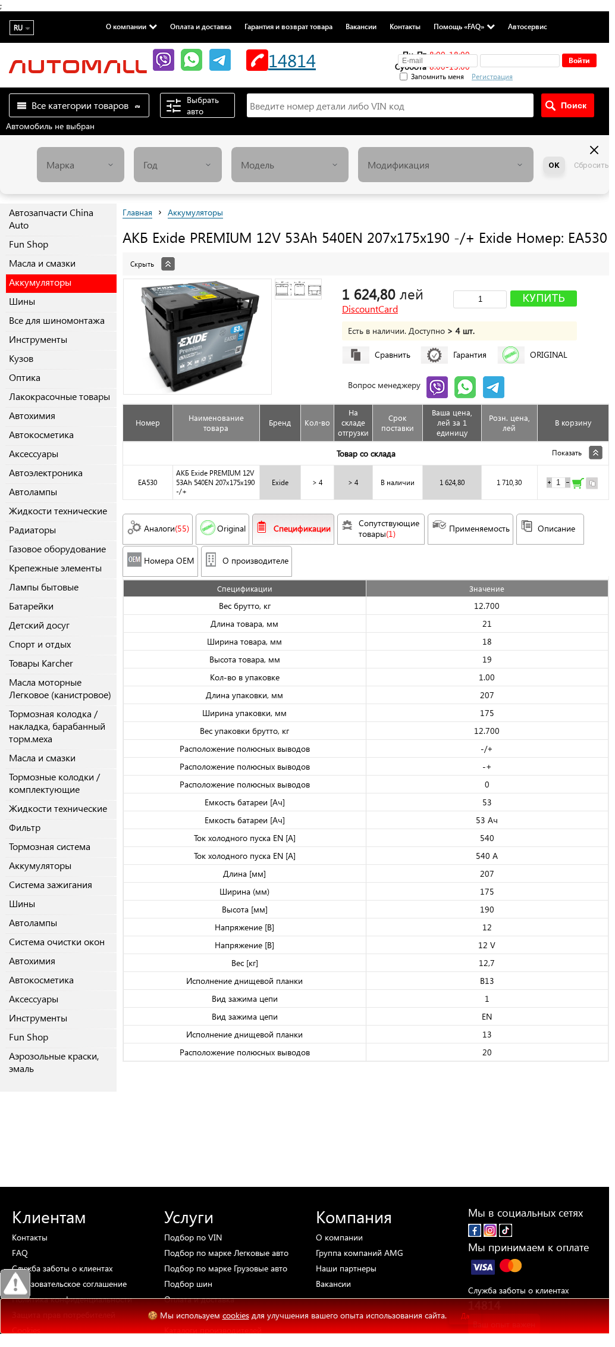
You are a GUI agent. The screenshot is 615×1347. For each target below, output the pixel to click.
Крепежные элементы (55, 567)
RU (18, 27)
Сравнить (392, 354)
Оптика (24, 377)
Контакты (405, 26)
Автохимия (32, 415)
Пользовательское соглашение (69, 1283)
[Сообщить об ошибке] (15, 1284)
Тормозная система (49, 846)
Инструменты (38, 339)
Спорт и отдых (40, 643)
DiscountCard (370, 309)
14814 (292, 60)
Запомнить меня (437, 76)
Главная (137, 212)
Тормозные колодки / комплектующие (54, 782)
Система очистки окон (57, 941)
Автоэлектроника (46, 472)
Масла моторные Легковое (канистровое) (60, 688)
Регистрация (492, 76)
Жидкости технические (58, 510)
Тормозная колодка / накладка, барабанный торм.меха (57, 726)
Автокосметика (41, 434)
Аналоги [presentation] (166, 528)
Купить (543, 298)
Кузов (21, 358)
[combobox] (81, 164)
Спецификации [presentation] (302, 528)
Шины (22, 301)
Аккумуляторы (40, 282)
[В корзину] (578, 484)
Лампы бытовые (44, 586)
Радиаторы (32, 529)
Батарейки (31, 605)
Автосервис (527, 26)
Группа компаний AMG (359, 1252)
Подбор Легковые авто (226, 1252)
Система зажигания (50, 884)
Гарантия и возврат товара (288, 26)
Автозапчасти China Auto (51, 218)
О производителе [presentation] (255, 560)
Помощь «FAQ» (459, 26)
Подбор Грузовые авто (225, 1268)
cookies (235, 1315)
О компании (126, 26)
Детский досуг (39, 624)
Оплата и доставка (200, 26)
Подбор (193, 1237)
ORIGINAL (548, 354)
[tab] (366, 257)
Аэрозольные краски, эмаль (54, 1061)
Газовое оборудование (57, 548)
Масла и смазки (42, 263)
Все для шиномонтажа (57, 320)
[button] (555, 75)
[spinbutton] (558, 482)
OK (554, 165)
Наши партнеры (346, 1268)
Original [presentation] (231, 528)
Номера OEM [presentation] (169, 560)
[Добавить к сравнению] (592, 484)
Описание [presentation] (556, 528)
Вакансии (361, 26)
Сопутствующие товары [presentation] (390, 528)
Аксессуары (33, 453)
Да (465, 1315)
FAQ (20, 1252)
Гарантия (470, 354)
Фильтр (24, 827)
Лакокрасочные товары (59, 396)
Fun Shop (28, 243)
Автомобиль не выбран (50, 126)
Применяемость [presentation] (479, 528)
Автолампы (33, 491)
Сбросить (591, 165)
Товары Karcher (41, 663)
